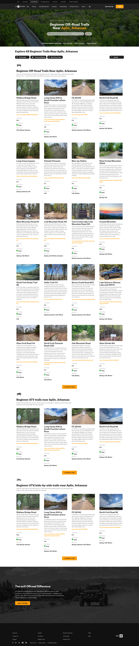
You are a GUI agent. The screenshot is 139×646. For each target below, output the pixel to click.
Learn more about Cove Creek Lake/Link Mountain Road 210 (83, 231)
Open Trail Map (23, 603)
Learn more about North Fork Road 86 (111, 108)
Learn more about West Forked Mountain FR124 (111, 170)
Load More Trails (69, 387)
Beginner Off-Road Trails (57, 20)
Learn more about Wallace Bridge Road (28, 108)
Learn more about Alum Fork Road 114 (28, 353)
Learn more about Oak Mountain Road (83, 353)
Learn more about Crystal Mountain (111, 231)
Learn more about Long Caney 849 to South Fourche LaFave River (56, 108)
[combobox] (67, 34)
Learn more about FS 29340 (83, 108)
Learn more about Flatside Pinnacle (56, 170)
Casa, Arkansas (79, 43)
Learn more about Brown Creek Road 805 (83, 292)
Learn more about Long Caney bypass (28, 170)
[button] (22, 57)
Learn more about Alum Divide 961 (111, 353)
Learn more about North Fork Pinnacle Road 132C (56, 353)
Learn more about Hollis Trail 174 (56, 292)
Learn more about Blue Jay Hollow (83, 170)
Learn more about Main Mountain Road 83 (28, 231)
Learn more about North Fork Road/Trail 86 (28, 292)
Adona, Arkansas (91, 43)
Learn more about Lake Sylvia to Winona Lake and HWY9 (111, 292)
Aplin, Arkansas (67, 43)
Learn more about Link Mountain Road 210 (56, 231)
